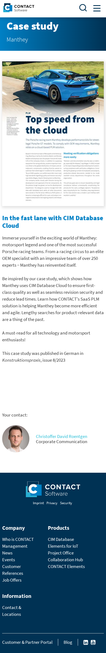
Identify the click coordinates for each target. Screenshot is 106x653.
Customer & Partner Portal (27, 642)
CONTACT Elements (66, 566)
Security (66, 503)
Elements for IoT (63, 546)
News (7, 553)
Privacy (51, 503)
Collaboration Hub (65, 560)
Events (8, 560)
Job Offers (11, 580)
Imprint (38, 503)
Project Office (61, 553)
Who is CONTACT (18, 539)
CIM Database (61, 539)
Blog (68, 642)
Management (14, 546)
